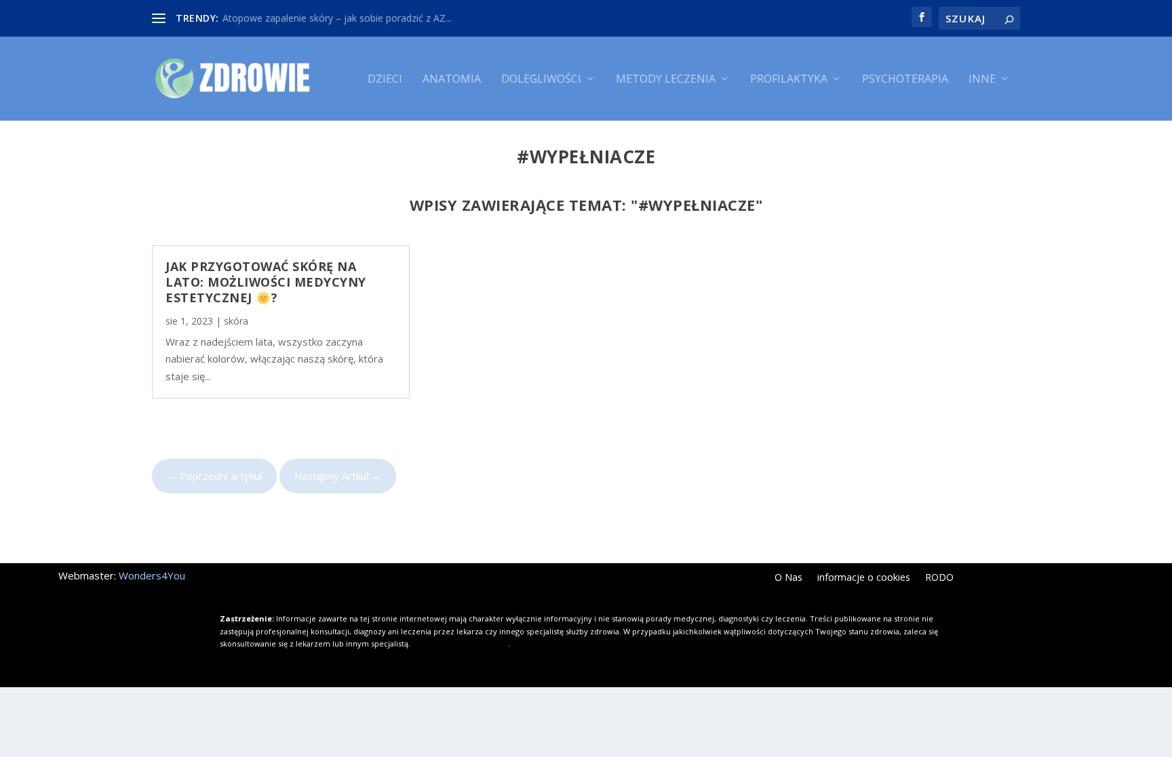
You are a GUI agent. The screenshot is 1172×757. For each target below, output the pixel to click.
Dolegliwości (541, 79)
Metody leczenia (666, 79)
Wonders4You (152, 575)
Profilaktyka (788, 79)
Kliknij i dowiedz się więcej (460, 643)
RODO (939, 578)
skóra (236, 320)
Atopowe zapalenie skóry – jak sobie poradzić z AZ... (337, 18)
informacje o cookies (863, 578)
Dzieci (385, 79)
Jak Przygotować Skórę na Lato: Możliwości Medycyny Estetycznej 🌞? (265, 282)
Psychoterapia (905, 79)
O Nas (788, 578)
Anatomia (452, 79)
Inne (982, 79)
